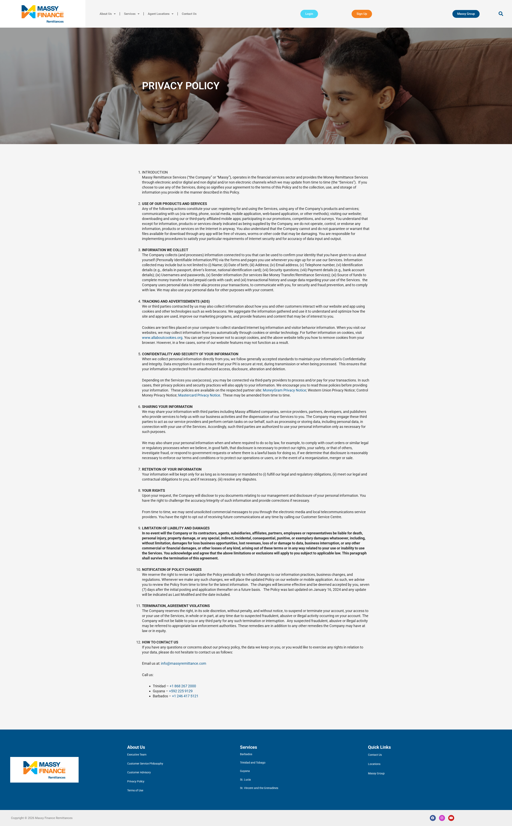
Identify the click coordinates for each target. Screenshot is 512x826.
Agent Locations (159, 14)
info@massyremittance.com (183, 663)
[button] (501, 13)
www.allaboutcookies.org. (163, 337)
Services (130, 14)
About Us (106, 14)
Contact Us (189, 14)
